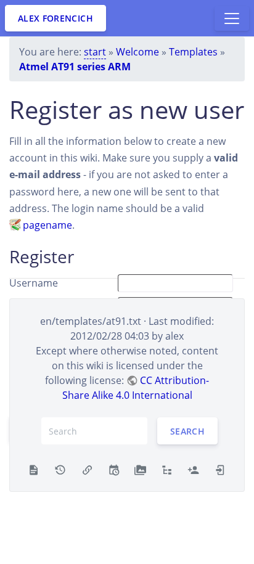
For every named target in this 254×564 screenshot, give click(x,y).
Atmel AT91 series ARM (75, 66)
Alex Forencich (55, 18)
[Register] (193, 469)
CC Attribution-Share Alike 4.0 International (136, 388)
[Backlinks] (87, 469)
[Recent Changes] (114, 469)
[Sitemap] (167, 469)
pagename (47, 225)
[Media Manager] (140, 469)
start (95, 52)
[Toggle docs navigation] (232, 18)
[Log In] (220, 469)
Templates (193, 52)
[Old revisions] (60, 469)
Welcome (137, 52)
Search (187, 431)
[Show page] (33, 469)
